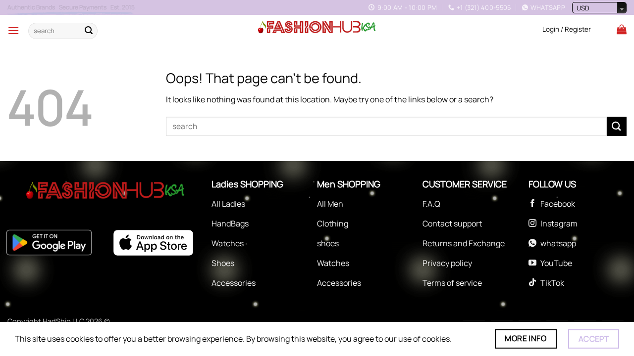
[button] (13, 30)
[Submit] (88, 30)
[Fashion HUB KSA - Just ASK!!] (317, 27)
